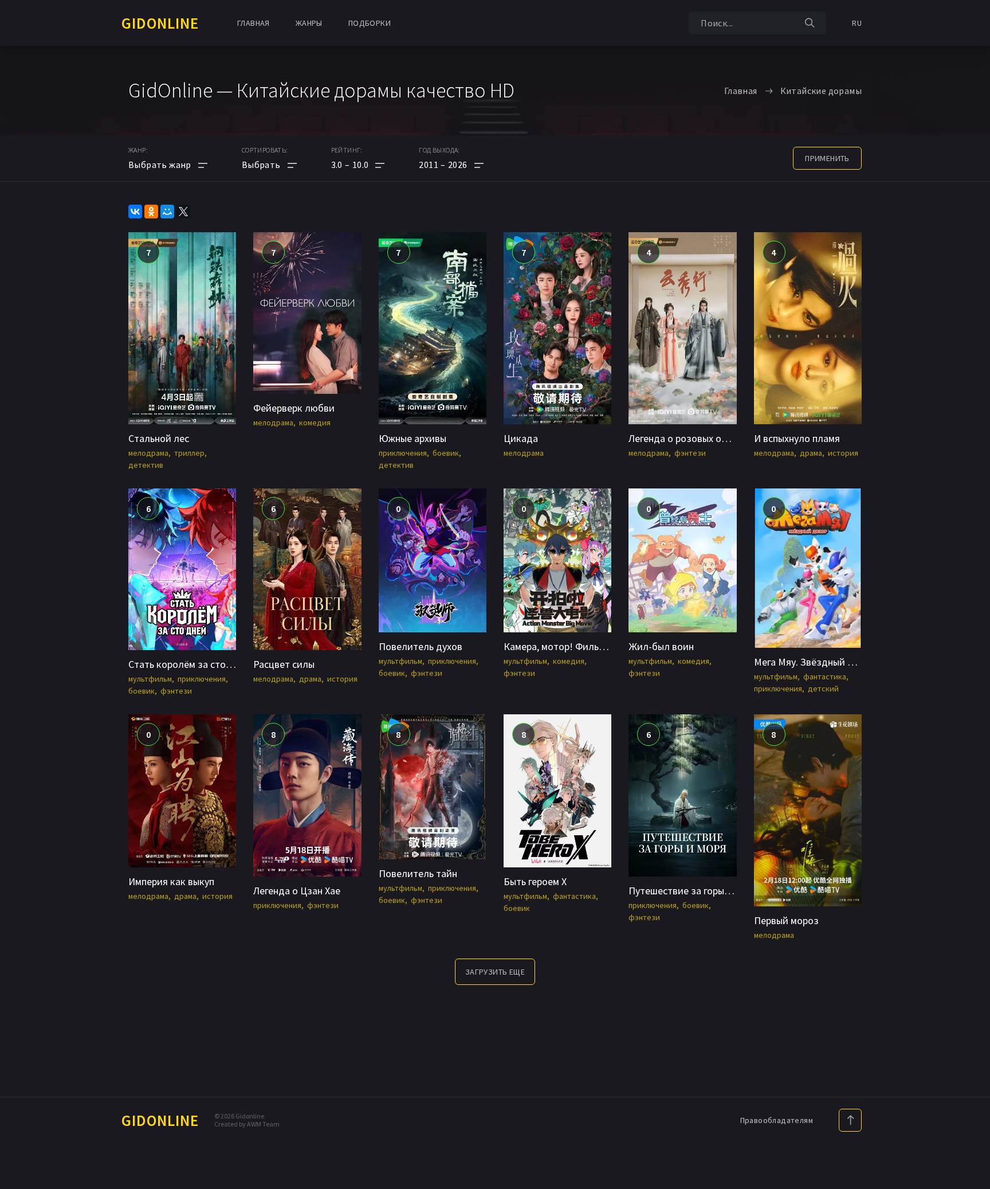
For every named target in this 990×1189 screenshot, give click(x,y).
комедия (315, 422)
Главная (253, 23)
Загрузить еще (495, 972)
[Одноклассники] (151, 211)
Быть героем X (535, 881)
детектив (145, 465)
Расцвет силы (284, 664)
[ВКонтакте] (135, 211)
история (843, 453)
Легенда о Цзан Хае (296, 890)
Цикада (521, 438)
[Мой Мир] (167, 211)
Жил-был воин (661, 646)
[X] (183, 211)
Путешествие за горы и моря (692, 890)
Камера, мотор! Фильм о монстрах (580, 646)
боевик (446, 453)
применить (827, 158)
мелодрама (148, 453)
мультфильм (150, 679)
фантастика (824, 676)
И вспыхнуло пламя (797, 438)
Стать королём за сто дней (189, 664)
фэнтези (690, 453)
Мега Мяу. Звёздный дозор (814, 661)
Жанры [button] (309, 23)
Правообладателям (776, 1120)
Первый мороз (786, 920)
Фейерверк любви (294, 407)
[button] (358, 164)
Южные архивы (412, 438)
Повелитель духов (420, 646)
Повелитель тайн (418, 873)
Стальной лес (158, 438)
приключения (403, 453)
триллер (189, 453)
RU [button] (857, 23)
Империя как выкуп (171, 881)
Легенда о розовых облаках (690, 438)
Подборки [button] (369, 23)
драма (811, 453)
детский (823, 688)
